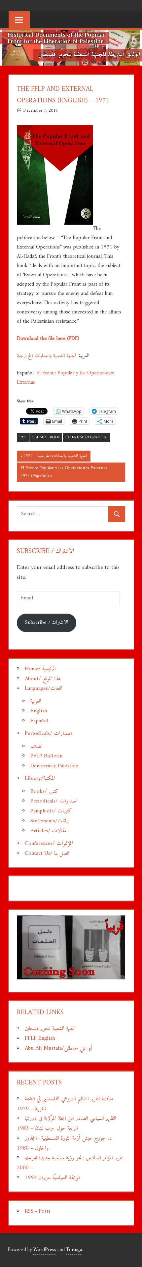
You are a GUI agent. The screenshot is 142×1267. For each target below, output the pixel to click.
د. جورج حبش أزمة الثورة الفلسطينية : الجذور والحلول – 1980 (64, 1143)
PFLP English (40, 1038)
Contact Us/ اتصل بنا (47, 853)
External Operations (86, 437)
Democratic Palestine (54, 766)
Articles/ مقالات (48, 831)
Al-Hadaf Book (45, 437)
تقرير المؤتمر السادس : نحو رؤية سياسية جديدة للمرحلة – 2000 (70, 1163)
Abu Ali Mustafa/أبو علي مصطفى (58, 1048)
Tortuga (74, 1249)
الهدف (36, 746)
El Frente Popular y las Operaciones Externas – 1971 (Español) (65, 472)
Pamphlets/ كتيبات (51, 811)
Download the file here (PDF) (48, 338)
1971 (23, 437)
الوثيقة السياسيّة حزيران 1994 (52, 1178)
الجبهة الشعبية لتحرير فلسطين (50, 1029)
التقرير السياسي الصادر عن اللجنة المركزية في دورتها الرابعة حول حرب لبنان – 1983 (66, 1123)
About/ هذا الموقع (43, 679)
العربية (35, 701)
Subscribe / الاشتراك (46, 623)
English (38, 711)
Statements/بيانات (49, 821)
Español (39, 721)
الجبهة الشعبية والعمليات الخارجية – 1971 (55, 457)
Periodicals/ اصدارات (48, 734)
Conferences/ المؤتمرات (49, 844)
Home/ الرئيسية (40, 669)
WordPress (44, 1249)
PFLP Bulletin (46, 756)
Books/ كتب (44, 792)
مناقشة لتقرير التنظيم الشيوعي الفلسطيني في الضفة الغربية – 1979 (65, 1104)
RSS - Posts (38, 1211)
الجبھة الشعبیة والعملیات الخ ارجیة (46, 355)
